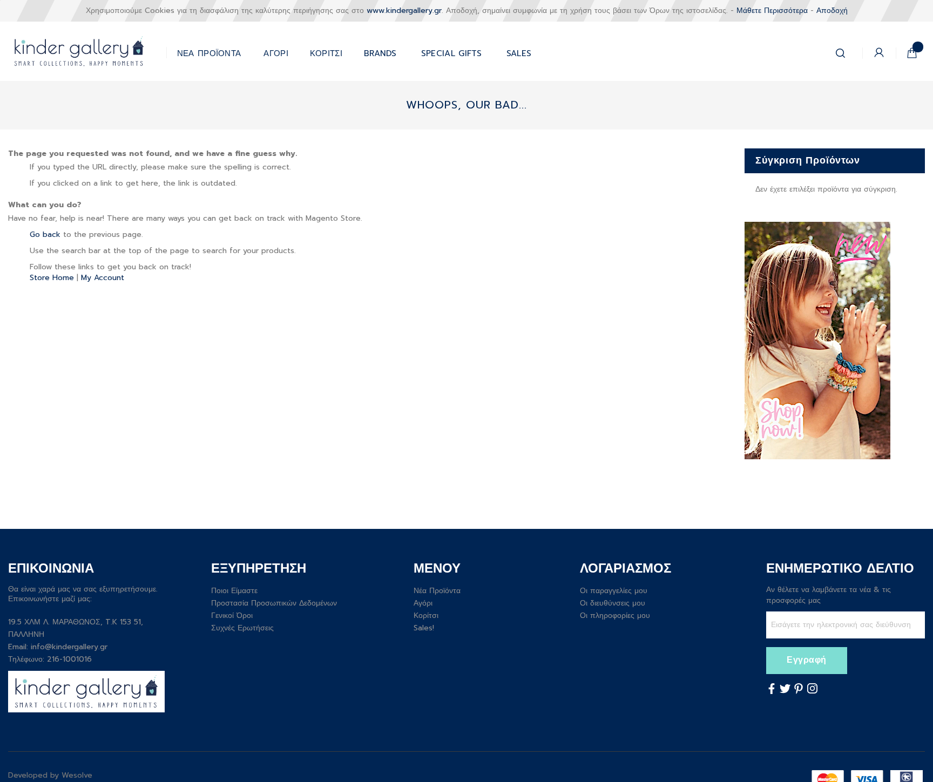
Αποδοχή (832, 10)
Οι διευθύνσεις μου (612, 603)
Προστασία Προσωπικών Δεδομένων (274, 603)
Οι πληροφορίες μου (615, 615)
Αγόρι (423, 603)
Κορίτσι (426, 615)
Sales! (424, 628)
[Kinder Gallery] (87, 51)
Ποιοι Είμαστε (234, 590)
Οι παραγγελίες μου (613, 590)
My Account (102, 277)
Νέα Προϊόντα (437, 590)
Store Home (52, 277)
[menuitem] (451, 51)
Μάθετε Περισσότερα (772, 10)
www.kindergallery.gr (404, 10)
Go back (45, 234)
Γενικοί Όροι (232, 615)
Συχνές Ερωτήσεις (242, 628)
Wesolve (77, 775)
